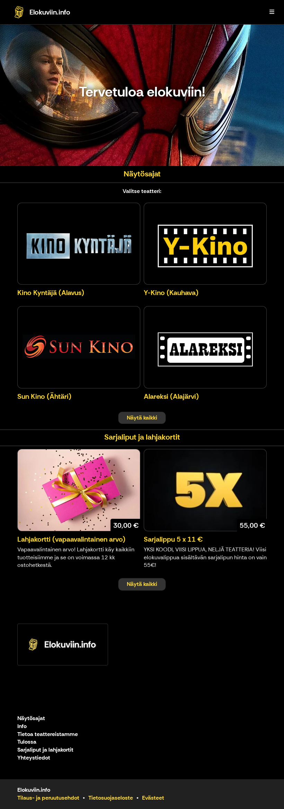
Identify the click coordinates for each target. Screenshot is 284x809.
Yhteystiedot (33, 758)
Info (22, 726)
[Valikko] (272, 12)
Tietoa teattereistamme (47, 734)
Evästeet (153, 797)
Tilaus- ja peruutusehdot (48, 797)
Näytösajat (31, 718)
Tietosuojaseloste (110, 797)
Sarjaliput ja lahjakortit (45, 750)
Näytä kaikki (142, 417)
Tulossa (26, 742)
